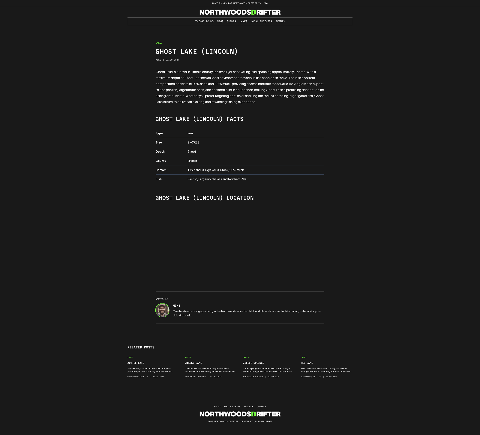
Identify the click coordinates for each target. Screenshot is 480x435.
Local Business (261, 21)
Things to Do (204, 21)
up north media (263, 421)
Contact (261, 406)
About (217, 406)
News (220, 21)
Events (280, 21)
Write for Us (232, 406)
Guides (231, 21)
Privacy (248, 406)
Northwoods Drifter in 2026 (250, 3)
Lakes (243, 21)
